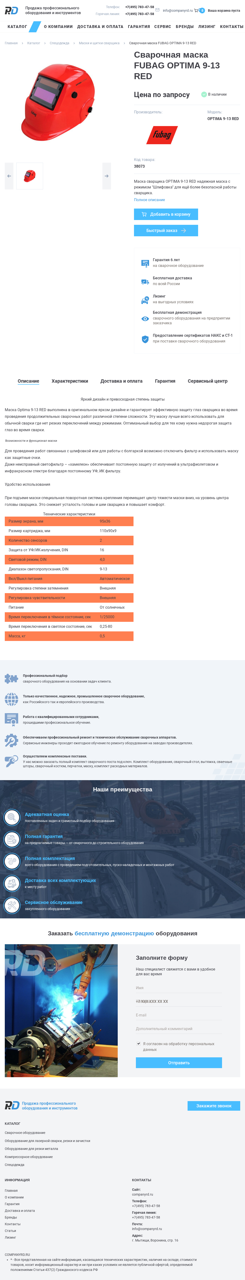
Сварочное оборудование (25, 1133)
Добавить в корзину (170, 214)
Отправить (179, 1062)
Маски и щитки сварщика (99, 43)
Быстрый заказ (161, 230)
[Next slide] (106, 176)
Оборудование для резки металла (31, 1149)
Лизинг (10, 1237)
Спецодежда (59, 43)
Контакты (13, 1224)
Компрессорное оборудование (29, 1157)
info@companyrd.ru (177, 10)
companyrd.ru (142, 1194)
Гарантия (12, 1204)
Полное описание (149, 200)
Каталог (33, 43)
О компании (14, 1197)
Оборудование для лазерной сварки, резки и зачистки (47, 1141)
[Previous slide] (9, 176)
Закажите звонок (214, 1105)
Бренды (11, 1217)
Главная (11, 43)
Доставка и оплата (20, 1211)
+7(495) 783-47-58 (139, 7)
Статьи (10, 1231)
